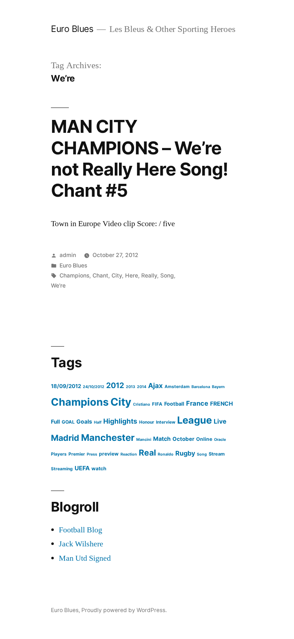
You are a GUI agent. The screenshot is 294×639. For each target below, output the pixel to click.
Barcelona (200, 386)
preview (109, 454)
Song (167, 275)
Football (174, 404)
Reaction (128, 454)
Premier (76, 454)
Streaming (62, 468)
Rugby (185, 453)
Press (92, 454)
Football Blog (80, 530)
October (183, 438)
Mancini (143, 439)
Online (204, 439)
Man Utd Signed (85, 558)
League (194, 420)
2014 (141, 386)
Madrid (65, 438)
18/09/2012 (66, 386)
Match (162, 438)
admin (68, 255)
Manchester (107, 437)
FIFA (157, 404)
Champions (74, 275)
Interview (165, 422)
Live (220, 421)
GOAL (68, 422)
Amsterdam (177, 386)
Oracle (220, 439)
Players (59, 454)
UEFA (82, 468)
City (117, 275)
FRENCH (221, 403)
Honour (146, 422)
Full (55, 421)
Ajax (155, 385)
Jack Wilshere (81, 544)
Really (149, 275)
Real (147, 453)
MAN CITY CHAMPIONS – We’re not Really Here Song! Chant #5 (139, 158)
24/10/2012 (93, 386)
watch (98, 468)
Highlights (120, 421)
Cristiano (141, 404)
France (197, 403)
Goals (84, 421)
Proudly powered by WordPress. (124, 610)
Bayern (218, 386)
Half (97, 422)
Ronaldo (166, 454)
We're (58, 285)
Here (131, 275)
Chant (100, 275)
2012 (115, 385)
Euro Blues (72, 28)
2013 (130, 386)
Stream (217, 454)
